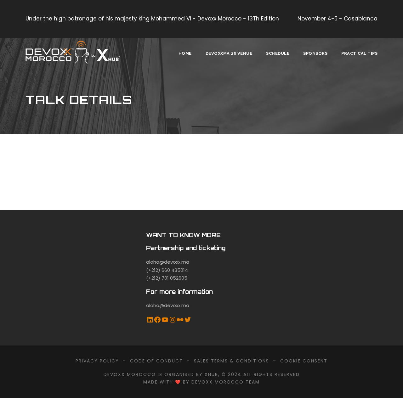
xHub (211, 374)
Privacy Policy (97, 361)
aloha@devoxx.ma (167, 262)
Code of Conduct (156, 361)
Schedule (277, 53)
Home (185, 53)
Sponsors (315, 53)
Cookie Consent (303, 361)
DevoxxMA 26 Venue (229, 53)
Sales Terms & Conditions (231, 361)
